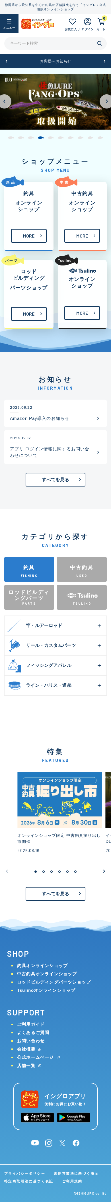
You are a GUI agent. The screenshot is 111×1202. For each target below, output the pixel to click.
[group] (55, 102)
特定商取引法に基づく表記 (29, 1181)
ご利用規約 (72, 1181)
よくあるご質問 (33, 1032)
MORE (29, 235)
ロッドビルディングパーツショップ (54, 982)
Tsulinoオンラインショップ (46, 990)
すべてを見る (55, 479)
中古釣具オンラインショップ (47, 973)
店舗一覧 (26, 1065)
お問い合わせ (31, 1040)
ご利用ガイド (31, 1024)
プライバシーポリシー (24, 1174)
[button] (6, 61)
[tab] (29, 569)
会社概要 (26, 1048)
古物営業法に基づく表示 (76, 1174)
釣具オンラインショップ (42, 965)
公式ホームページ (35, 1057)
